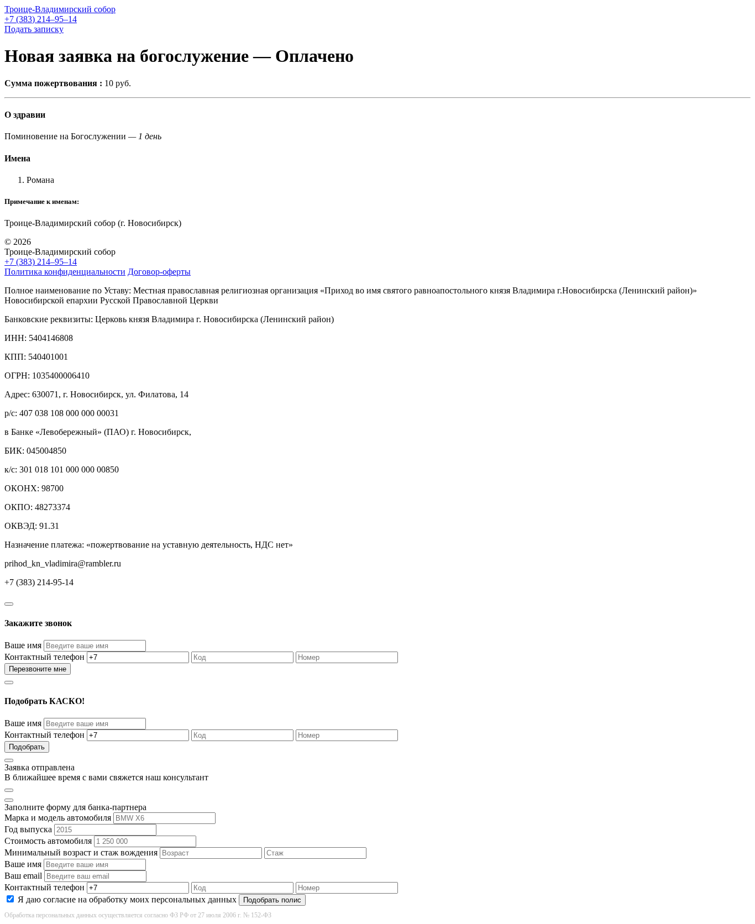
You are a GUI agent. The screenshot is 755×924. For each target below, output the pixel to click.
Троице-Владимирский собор (60, 9)
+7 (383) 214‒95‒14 (40, 19)
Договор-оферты (159, 271)
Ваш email (23, 875)
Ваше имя (22, 645)
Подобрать (27, 747)
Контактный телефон (44, 657)
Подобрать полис (272, 900)
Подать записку (34, 29)
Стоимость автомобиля (48, 841)
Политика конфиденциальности (64, 271)
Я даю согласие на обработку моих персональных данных (127, 899)
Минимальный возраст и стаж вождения (81, 852)
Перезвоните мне (37, 669)
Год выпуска (28, 829)
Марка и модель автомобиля (57, 817)
